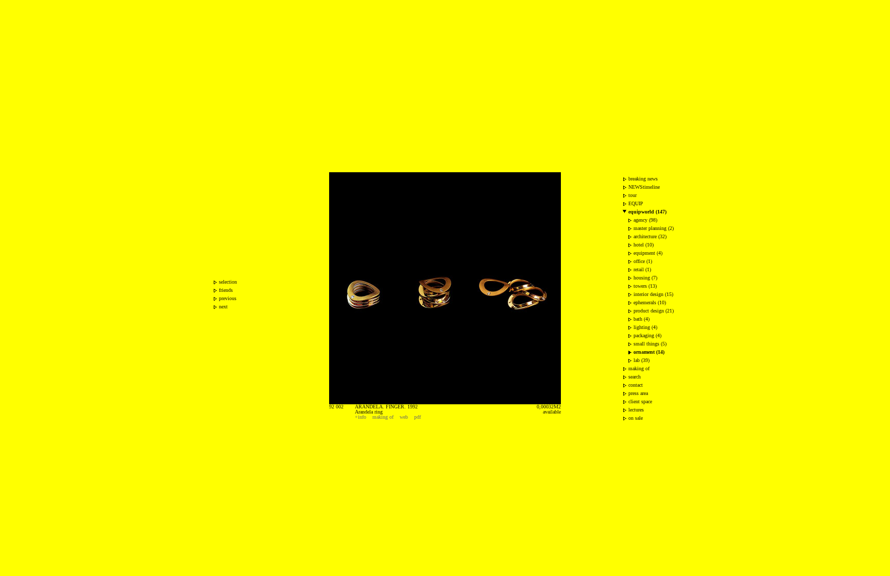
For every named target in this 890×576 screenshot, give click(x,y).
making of (382, 417)
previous (227, 298)
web (404, 417)
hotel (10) (644, 245)
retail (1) (642, 269)
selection (228, 282)
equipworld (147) (647, 212)
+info (360, 417)
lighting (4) (645, 327)
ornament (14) (649, 352)
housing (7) (645, 278)
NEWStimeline (644, 187)
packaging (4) (647, 335)
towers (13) (645, 286)
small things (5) (650, 344)
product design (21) (654, 311)
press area (638, 393)
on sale (635, 418)
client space (640, 401)
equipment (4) (648, 253)
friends (226, 290)
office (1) (643, 261)
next (223, 306)
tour (632, 195)
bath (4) (641, 319)
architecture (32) (650, 236)
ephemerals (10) (650, 302)
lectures (636, 410)
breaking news (643, 179)
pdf (417, 417)
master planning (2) (654, 228)
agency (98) (645, 220)
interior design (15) (653, 294)
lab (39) (641, 360)
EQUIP (635, 203)
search (634, 377)
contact (635, 385)
